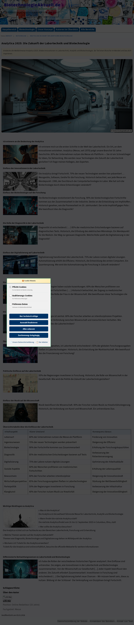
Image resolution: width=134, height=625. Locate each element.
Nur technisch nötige (29, 316)
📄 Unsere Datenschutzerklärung (22, 342)
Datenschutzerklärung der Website (72, 621)
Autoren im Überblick (67, 29)
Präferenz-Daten (20, 304)
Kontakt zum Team (125, 621)
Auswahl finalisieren (28, 322)
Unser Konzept (45, 29)
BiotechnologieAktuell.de (32, 4)
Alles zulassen (29, 329)
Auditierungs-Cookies (22, 295)
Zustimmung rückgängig (29, 335)
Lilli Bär (7, 601)
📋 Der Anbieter (42, 342)
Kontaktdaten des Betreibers (102, 621)
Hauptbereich (9, 29)
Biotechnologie (27, 29)
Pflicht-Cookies (19, 286)
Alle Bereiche (87, 29)
